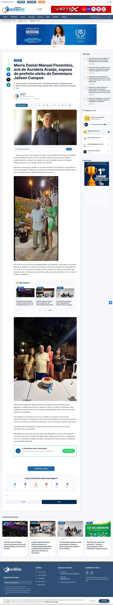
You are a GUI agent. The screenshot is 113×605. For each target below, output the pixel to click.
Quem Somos (21, 2)
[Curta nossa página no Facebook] (110, 2)
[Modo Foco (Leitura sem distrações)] (58, 105)
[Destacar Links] (54, 105)
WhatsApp (70, 451)
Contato (64, 17)
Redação (22, 94)
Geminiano (20, 58)
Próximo (50, 310)
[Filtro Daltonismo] (62, 105)
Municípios (14, 17)
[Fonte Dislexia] (50, 105)
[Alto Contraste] (43, 105)
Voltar (23, 502)
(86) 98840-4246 (64, 574)
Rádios (42, 2)
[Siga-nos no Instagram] (108, 2)
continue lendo (41, 469)
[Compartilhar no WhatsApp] (8, 69)
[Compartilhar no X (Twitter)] (8, 79)
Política (40, 17)
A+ (39, 105)
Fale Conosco (42, 581)
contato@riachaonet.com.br (27, 96)
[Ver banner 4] (59, 46)
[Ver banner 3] (57, 46)
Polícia (23, 17)
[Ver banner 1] (54, 46)
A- (32, 105)
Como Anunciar (31, 2)
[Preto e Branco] (47, 105)
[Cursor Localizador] (66, 105)
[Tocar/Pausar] (86, 124)
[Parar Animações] (69, 105)
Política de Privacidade (51, 602)
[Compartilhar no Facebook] (8, 74)
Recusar (92, 601)
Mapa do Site (41, 584)
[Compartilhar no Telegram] (8, 85)
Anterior (41, 310)
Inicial (5, 17)
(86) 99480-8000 (74, 574)
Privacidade (41, 578)
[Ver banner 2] (56, 46)
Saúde (48, 17)
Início (15, 58)
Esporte (55, 17)
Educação (31, 17)
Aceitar (104, 601)
